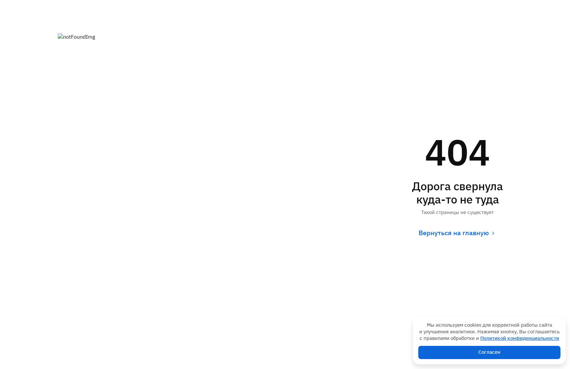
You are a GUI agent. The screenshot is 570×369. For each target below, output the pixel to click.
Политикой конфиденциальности (519, 338)
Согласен (489, 352)
